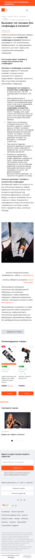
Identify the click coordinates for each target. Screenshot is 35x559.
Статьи (5, 18)
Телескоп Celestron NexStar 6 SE (24, 377)
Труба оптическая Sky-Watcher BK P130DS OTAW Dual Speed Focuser (8, 379)
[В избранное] (13, 347)
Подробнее (11, 557)
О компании (5, 512)
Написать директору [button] (18, 493)
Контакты (4, 522)
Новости (25, 515)
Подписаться (18, 468)
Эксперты (12, 522)
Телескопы (23, 16)
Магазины (24, 518)
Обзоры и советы (13, 16)
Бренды (17, 518)
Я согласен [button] (27, 556)
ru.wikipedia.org (27, 275)
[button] (9, 393)
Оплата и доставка (17, 512)
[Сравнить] (15, 347)
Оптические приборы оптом (11, 515)
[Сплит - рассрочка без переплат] (4, 366)
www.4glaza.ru (7, 302)
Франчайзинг (21, 522)
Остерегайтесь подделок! (9, 525)
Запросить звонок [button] (18, 488)
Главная (3, 16)
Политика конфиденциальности (10, 553)
